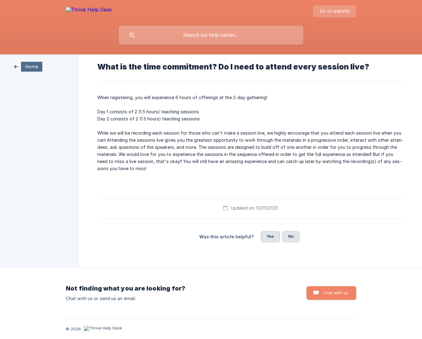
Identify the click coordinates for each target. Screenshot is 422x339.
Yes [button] (270, 236)
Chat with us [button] (335, 292)
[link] (28, 66)
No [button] (291, 236)
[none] (89, 11)
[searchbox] (211, 35)
